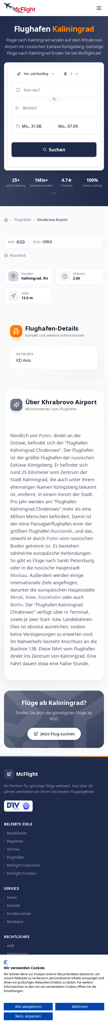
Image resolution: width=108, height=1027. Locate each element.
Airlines (13, 849)
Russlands (62, 531)
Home (12, 897)
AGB (10, 945)
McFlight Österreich (23, 865)
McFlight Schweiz (21, 873)
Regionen (15, 841)
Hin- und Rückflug (36, 74)
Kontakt (13, 905)
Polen (45, 435)
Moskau (18, 575)
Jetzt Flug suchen (57, 734)
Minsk (16, 597)
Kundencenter (19, 913)
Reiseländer (17, 833)
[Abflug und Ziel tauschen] (54, 99)
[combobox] (54, 90)
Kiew (31, 597)
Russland (18, 255)
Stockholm (49, 597)
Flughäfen (15, 857)
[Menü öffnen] (99, 8)
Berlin (16, 605)
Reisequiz (15, 921)
